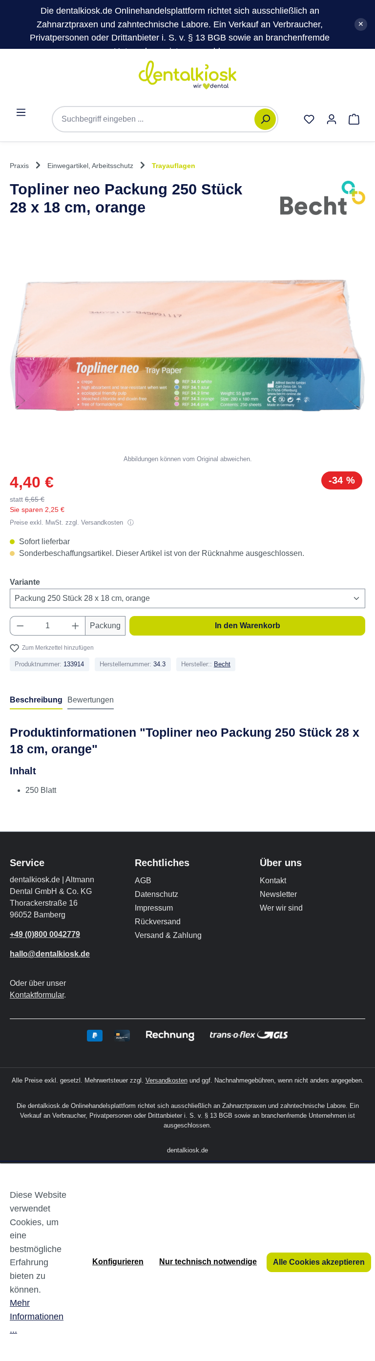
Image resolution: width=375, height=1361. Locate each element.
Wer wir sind (281, 908)
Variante (25, 581)
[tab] (36, 700)
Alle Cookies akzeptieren (319, 1262)
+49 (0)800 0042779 (45, 934)
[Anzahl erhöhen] (75, 626)
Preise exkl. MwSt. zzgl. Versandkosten (67, 522)
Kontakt (273, 880)
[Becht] (322, 201)
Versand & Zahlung (168, 935)
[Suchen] (265, 119)
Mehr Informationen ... (36, 1316)
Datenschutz (156, 894)
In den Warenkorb (247, 625)
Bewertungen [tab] (90, 700)
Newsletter (278, 894)
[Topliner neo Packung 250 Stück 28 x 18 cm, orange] (187, 345)
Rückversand (158, 921)
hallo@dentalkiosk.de (50, 954)
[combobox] (158, 119)
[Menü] (21, 112)
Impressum (154, 908)
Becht (222, 664)
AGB (143, 880)
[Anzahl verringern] (20, 626)
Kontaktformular (37, 995)
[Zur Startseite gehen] (187, 75)
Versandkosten (167, 1080)
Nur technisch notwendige (208, 1261)
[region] (187, 352)
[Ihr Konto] (331, 119)
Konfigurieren (118, 1261)
